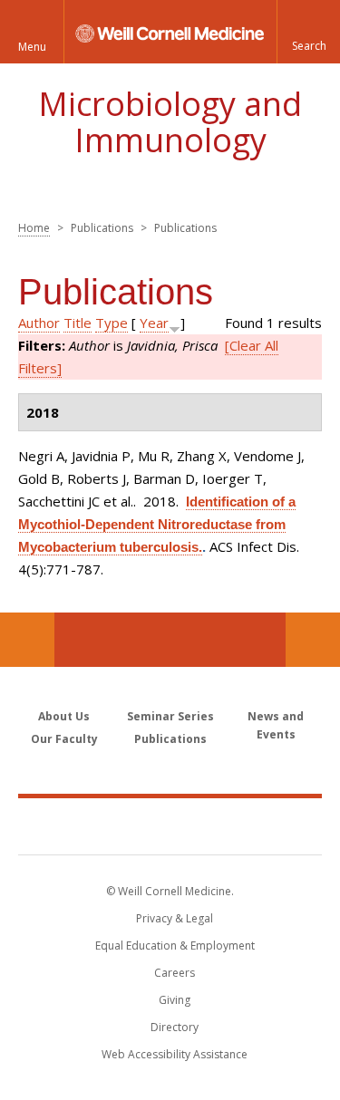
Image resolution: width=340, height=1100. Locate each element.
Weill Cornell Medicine (170, 825)
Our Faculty (64, 739)
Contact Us (313, 640)
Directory (175, 1027)
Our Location (27, 640)
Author (39, 323)
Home (34, 228)
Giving (174, 1000)
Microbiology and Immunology (170, 122)
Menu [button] (32, 46)
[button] (308, 31)
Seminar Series (170, 716)
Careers (174, 972)
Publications (170, 739)
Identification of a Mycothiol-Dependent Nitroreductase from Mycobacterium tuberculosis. (157, 524)
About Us (64, 716)
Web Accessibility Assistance (175, 1054)
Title (77, 323)
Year (154, 323)
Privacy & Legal (174, 918)
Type (111, 323)
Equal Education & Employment (175, 945)
